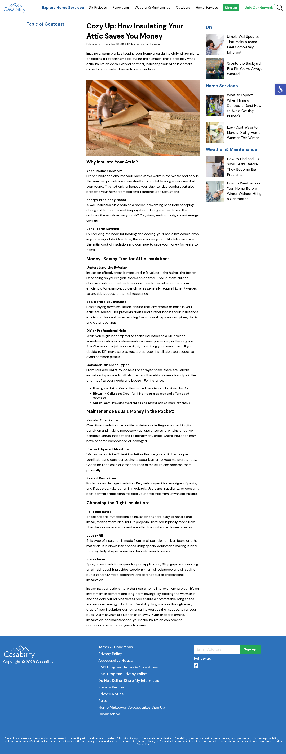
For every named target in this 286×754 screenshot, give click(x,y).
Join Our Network (259, 7)
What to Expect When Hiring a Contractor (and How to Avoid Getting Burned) (244, 105)
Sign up (231, 7)
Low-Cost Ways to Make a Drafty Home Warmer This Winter (243, 132)
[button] (280, 89)
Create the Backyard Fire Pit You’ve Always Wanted (244, 68)
